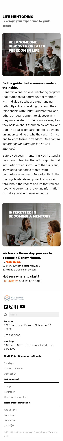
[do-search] (34, 314)
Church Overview (13, 368)
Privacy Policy (40, 432)
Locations (9, 415)
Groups (8, 386)
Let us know (10, 281)
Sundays (9, 363)
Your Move (10, 420)
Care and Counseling (15, 396)
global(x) (9, 425)
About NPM (10, 409)
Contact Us (10, 373)
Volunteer (9, 391)
